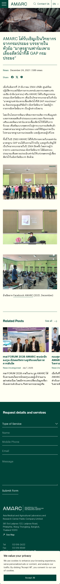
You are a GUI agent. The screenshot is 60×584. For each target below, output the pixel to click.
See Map (10, 534)
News (6, 70)
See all (48, 321)
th (56, 10)
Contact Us (43, 3)
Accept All (30, 577)
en (55, 15)
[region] (30, 567)
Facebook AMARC (23, 295)
